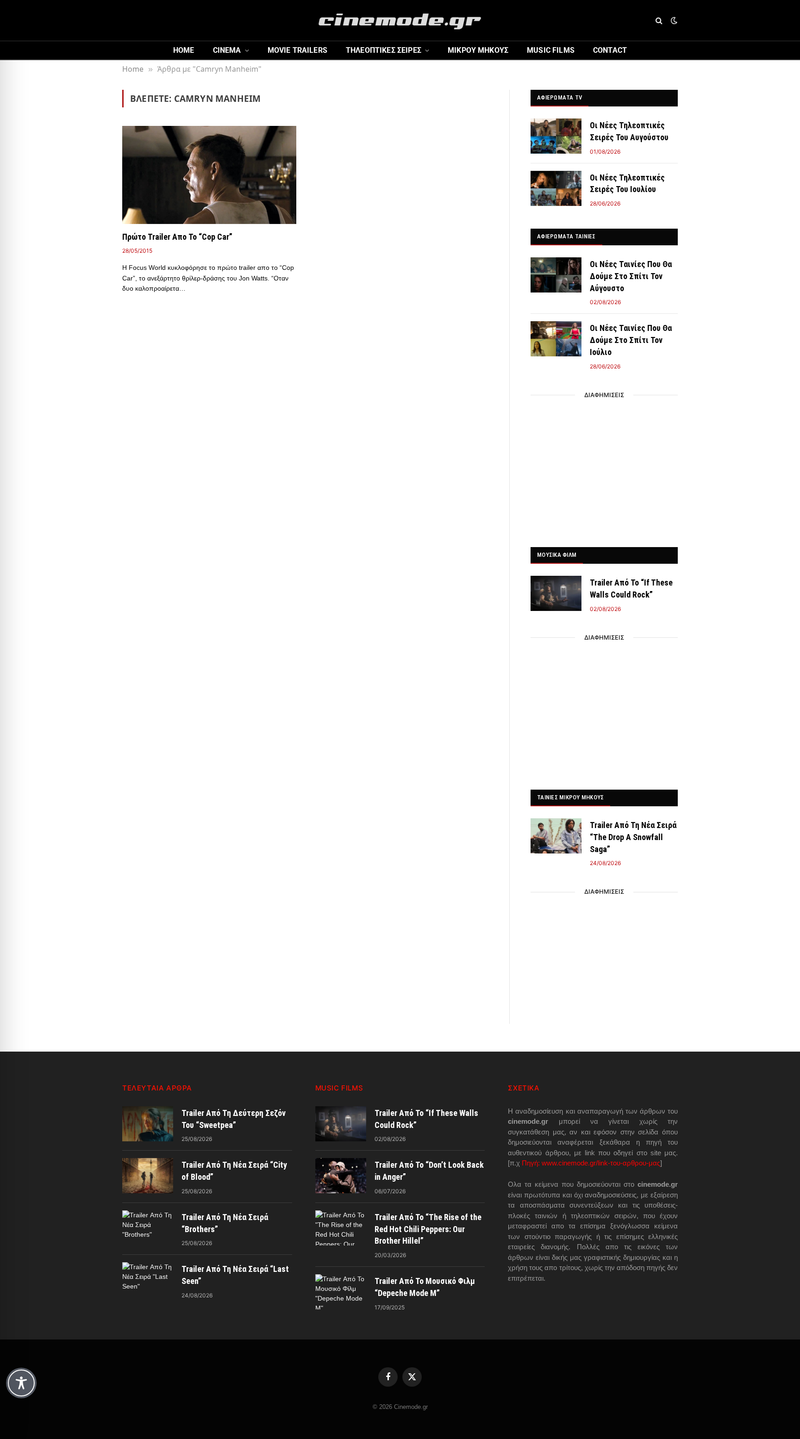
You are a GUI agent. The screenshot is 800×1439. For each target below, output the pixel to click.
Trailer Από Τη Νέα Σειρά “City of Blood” (234, 1171)
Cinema (227, 50)
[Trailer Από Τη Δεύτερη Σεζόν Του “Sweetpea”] (147, 1123)
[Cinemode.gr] (400, 20)
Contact (610, 50)
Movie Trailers (297, 50)
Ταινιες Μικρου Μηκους (570, 797)
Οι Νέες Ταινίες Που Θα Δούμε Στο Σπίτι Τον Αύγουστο (631, 276)
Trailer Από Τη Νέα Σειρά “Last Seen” (235, 1275)
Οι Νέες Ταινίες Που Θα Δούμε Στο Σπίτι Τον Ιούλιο (631, 339)
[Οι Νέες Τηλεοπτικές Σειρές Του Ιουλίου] (556, 188)
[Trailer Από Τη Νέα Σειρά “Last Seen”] (147, 1279)
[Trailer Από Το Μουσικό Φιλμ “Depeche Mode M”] (340, 1291)
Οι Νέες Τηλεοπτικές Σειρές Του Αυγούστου (629, 131)
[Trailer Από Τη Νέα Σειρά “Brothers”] (147, 1228)
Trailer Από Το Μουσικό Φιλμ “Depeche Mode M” (425, 1287)
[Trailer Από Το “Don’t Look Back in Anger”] (340, 1175)
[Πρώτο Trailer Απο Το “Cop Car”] (209, 175)
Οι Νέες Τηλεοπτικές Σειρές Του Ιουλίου (627, 183)
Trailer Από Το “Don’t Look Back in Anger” (429, 1171)
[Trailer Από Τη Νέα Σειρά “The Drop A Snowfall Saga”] (556, 835)
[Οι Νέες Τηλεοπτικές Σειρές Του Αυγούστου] (556, 136)
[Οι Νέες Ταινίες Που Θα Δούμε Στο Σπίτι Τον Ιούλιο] (556, 338)
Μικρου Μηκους (478, 50)
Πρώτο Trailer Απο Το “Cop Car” (177, 237)
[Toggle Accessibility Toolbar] (21, 1383)
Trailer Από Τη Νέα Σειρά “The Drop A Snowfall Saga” (633, 836)
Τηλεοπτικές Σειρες (383, 50)
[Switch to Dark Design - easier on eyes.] (673, 20)
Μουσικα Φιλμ (556, 554)
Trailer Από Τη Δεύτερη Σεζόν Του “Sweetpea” (233, 1119)
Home (183, 50)
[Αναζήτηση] (659, 20)
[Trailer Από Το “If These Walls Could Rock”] (556, 593)
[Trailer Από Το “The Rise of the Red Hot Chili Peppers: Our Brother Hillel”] (340, 1228)
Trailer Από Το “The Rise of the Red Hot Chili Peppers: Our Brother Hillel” (428, 1229)
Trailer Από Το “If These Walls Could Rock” (631, 588)
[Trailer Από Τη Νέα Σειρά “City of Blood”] (147, 1175)
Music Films (551, 50)
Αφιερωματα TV (559, 97)
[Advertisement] (604, 468)
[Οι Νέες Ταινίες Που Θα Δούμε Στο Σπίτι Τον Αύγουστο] (556, 275)
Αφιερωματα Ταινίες (566, 236)
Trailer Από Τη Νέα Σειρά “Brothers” (224, 1223)
